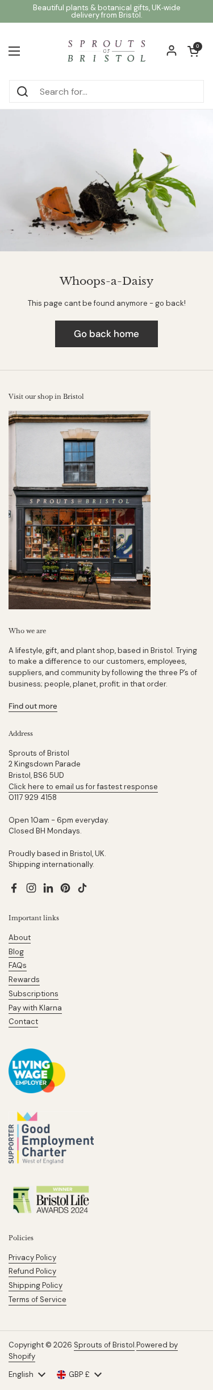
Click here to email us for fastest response (83, 786)
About (20, 937)
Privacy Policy (32, 1257)
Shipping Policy (35, 1285)
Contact (23, 1021)
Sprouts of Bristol (104, 1345)
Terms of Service (37, 1299)
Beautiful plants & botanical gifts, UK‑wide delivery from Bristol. (107, 11)
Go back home (106, 333)
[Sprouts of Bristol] (106, 51)
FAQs (18, 965)
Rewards (24, 979)
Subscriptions (34, 994)
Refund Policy (32, 1271)
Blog (16, 952)
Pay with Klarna (35, 1008)
